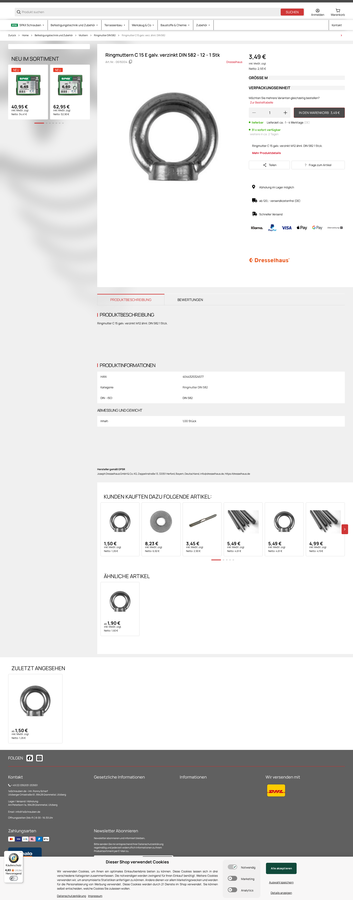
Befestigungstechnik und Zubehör (54, 35)
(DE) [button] (307, 122)
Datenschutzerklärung (150, 844)
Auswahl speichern (281, 882)
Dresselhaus (234, 62)
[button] (120, 522)
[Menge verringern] (254, 112)
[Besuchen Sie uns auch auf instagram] (39, 758)
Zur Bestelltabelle (261, 102)
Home (25, 35)
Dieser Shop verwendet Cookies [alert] (137, 862)
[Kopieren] (130, 61)
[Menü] (20, 853)
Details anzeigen (281, 893)
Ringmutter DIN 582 (105, 35)
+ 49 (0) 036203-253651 (24, 785)
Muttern (83, 35)
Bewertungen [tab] (190, 299)
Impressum (95, 896)
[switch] (232, 866)
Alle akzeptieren (281, 868)
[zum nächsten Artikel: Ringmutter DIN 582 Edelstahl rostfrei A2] (341, 35)
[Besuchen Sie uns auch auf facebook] (29, 758)
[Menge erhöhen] (285, 112)
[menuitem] (28, 25)
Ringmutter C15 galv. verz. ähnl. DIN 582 (143, 35)
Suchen (292, 12)
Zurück (12, 35)
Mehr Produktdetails (266, 153)
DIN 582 (188, 398)
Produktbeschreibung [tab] (130, 299)
